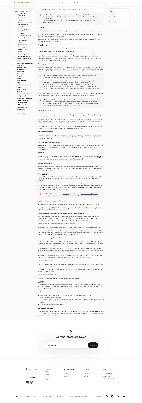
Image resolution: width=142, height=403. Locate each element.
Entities (19, 61)
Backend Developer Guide (58, 9)
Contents (111, 11)
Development (113, 14)
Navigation (20, 76)
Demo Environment (23, 24)
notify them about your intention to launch (61, 195)
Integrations (20, 71)
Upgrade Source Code (24, 44)
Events (47, 374)
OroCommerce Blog (108, 378)
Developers (48, 9)
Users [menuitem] (69, 3)
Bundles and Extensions (24, 58)
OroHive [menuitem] (115, 3)
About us (47, 369)
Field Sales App (21, 109)
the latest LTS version (83, 16)
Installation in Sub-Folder (24, 35)
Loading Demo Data (23, 40)
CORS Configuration (23, 54)
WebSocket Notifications (24, 85)
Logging (19, 91)
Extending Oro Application (25, 98)
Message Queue (21, 80)
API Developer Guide (23, 105)
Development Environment (25, 22)
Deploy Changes (22, 49)
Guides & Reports (107, 373)
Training (85, 376)
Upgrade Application (23, 47)
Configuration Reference (24, 96)
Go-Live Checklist (114, 22)
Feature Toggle (21, 89)
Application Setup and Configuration (74, 9)
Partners (47, 371)
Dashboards (20, 73)
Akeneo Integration (22, 100)
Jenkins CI (20, 27)
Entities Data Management (25, 63)
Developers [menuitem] (77, 3)
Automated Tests (22, 102)
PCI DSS (66, 373)
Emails (19, 78)
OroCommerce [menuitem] (106, 3)
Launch (20, 42)
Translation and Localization (21, 68)
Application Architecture (24, 56)
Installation (21, 33)
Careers (47, 376)
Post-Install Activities (23, 37)
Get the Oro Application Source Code (24, 30)
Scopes (19, 87)
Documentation (41, 9)
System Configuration (23, 93)
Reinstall (20, 51)
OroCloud (57, 84)
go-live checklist (42, 313)
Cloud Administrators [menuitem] (91, 3)
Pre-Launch (112, 16)
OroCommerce (32, 369)
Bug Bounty (48, 379)
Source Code (21, 17)
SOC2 (66, 376)
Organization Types (22, 107)
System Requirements (24, 20)
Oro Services (86, 373)
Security (19, 65)
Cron (18, 82)
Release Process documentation (57, 20)
